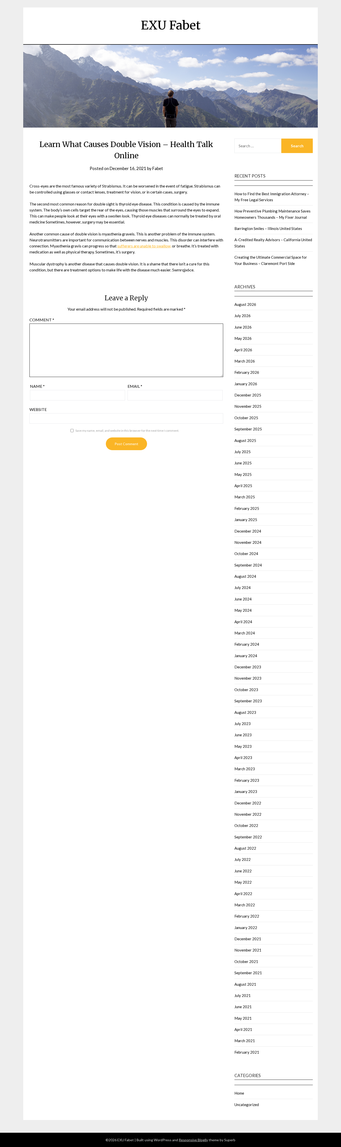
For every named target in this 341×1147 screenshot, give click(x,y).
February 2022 (246, 916)
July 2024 (242, 587)
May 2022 (243, 882)
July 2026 (242, 315)
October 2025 (246, 417)
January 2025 (245, 519)
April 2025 (243, 485)
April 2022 (243, 893)
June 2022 (243, 871)
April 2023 (243, 757)
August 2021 (245, 984)
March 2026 (244, 361)
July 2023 (242, 723)
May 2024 (243, 610)
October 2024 (246, 553)
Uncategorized (246, 1104)
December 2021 (247, 939)
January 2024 (245, 655)
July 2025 (242, 451)
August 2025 (245, 440)
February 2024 (246, 644)
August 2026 (245, 304)
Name (37, 386)
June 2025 (243, 463)
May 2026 (243, 338)
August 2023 (245, 712)
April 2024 (243, 621)
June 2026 (243, 327)
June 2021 (243, 1006)
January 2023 (245, 791)
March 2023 (244, 768)
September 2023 (248, 701)
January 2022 (245, 927)
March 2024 (244, 633)
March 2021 (244, 1040)
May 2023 (243, 746)
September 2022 (248, 837)
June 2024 (243, 599)
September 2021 (248, 972)
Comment (41, 319)
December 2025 (247, 395)
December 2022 (247, 803)
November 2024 (247, 542)
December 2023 (247, 667)
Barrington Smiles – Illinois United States (268, 228)
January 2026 (245, 384)
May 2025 (243, 474)
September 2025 (248, 429)
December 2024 (247, 531)
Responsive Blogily (193, 1140)
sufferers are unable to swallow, (144, 245)
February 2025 (246, 508)
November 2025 (247, 406)
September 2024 (248, 565)
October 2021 (246, 961)
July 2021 (242, 995)
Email (135, 386)
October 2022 (246, 825)
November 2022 (247, 814)
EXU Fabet (170, 25)
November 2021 (247, 950)
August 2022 (245, 848)
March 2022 (244, 905)
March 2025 (244, 497)
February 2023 (246, 780)
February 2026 (246, 372)
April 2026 (243, 350)
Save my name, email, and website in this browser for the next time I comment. (127, 430)
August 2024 (245, 576)
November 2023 (247, 678)
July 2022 (242, 859)
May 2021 (243, 1018)
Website (38, 409)
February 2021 (246, 1052)
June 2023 (243, 735)
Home (239, 1093)
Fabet (157, 168)
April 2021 (243, 1029)
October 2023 (246, 689)
